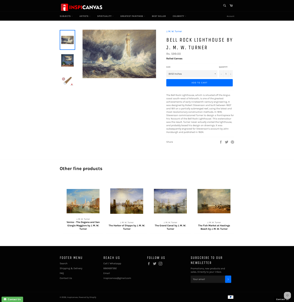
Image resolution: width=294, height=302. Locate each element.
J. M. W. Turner (174, 31)
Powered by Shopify (87, 297)
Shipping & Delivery (71, 268)
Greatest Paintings (132, 16)
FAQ (62, 273)
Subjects (65, 16)
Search (64, 263)
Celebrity (179, 16)
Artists (84, 16)
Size (168, 67)
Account (230, 16)
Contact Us (66, 278)
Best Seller (159, 16)
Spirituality (104, 16)
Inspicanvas (72, 297)
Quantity (223, 67)
